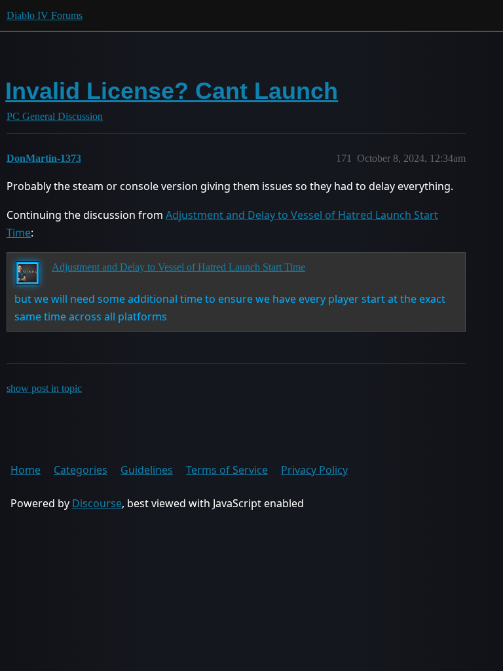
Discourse (97, 503)
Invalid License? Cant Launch (171, 90)
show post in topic (44, 388)
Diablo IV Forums (45, 15)
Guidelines (147, 470)
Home (25, 470)
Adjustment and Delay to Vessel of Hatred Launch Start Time (178, 267)
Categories (80, 470)
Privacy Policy (314, 470)
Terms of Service (227, 470)
